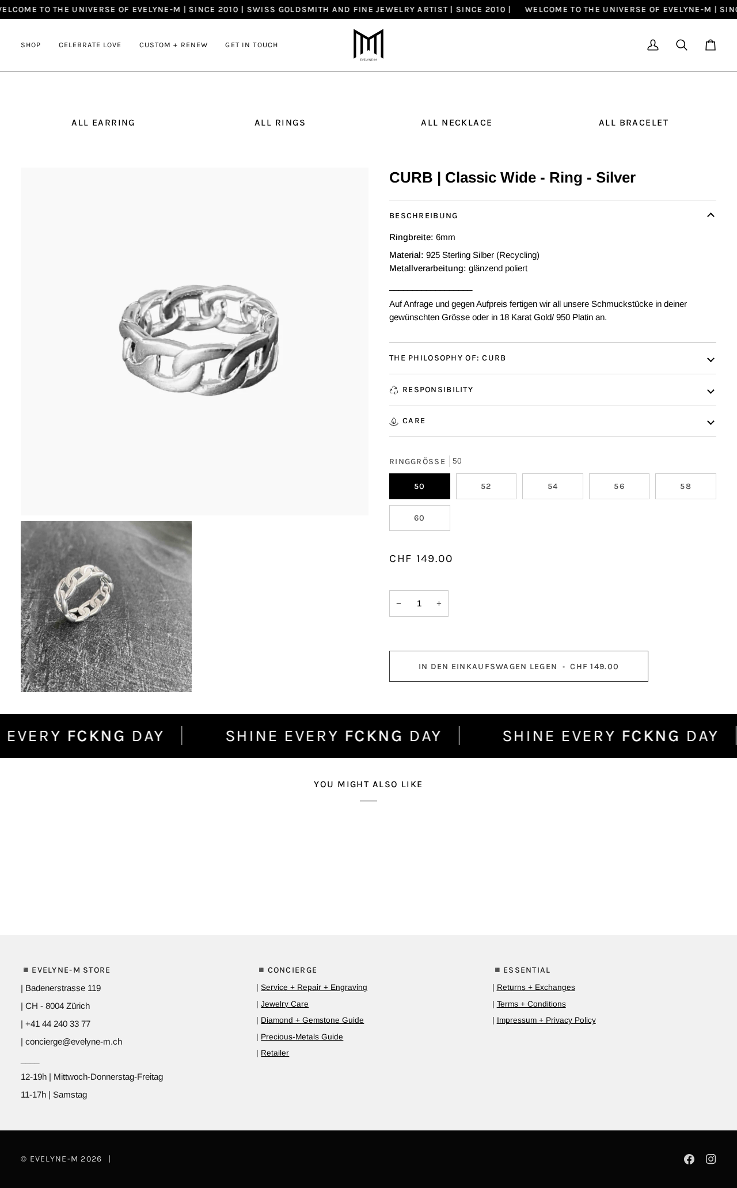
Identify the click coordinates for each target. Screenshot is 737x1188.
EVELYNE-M (54, 1159)
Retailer (275, 1053)
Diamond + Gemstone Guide (312, 1020)
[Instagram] (711, 1159)
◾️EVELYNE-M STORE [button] (66, 970)
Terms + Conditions (531, 1004)
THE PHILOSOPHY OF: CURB (448, 358)
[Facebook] (689, 1159)
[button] (35, 45)
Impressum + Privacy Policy (546, 1020)
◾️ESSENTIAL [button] (521, 970)
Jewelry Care (285, 1004)
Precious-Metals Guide (302, 1037)
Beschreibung (423, 216)
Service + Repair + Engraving (314, 987)
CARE (414, 421)
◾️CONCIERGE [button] (286, 970)
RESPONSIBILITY (437, 389)
